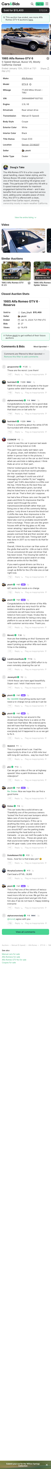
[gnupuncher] (4, 367)
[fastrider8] (4, 382)
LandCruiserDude (15, 659)
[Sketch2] (4, 746)
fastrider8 (12, 382)
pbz (9, 767)
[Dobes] (4, 806)
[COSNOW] (4, 440)
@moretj (11, 919)
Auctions (5, 945)
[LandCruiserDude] (4, 659)
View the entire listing (24, 217)
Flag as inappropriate (34, 374)
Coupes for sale (9, 962)
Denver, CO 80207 (30, 144)
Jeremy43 (12, 677)
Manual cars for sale (11, 954)
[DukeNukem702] (4, 855)
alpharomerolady (15, 400)
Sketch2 (11, 746)
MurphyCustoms (15, 870)
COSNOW (11, 439)
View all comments (25, 932)
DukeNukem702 (14, 855)
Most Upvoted (40, 346)
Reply (17, 374)
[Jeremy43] (4, 677)
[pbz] (4, 767)
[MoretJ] (4, 635)
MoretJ (10, 635)
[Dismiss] (46, 1464)
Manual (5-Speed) (18, 945)
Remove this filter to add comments (21, 356)
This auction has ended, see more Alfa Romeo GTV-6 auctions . (24, 18)
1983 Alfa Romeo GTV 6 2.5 (13, 283)
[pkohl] (23, 150)
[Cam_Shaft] (19, 312)
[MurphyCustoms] (4, 871)
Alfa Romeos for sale (11, 957)
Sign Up (39, 4)
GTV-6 (25, 84)
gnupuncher (13, 367)
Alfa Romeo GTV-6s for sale (14, 960)
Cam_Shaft (26, 312)
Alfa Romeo (27, 78)
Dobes (10, 806)
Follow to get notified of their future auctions (26, 336)
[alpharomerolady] (4, 400)
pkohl (28, 150)
